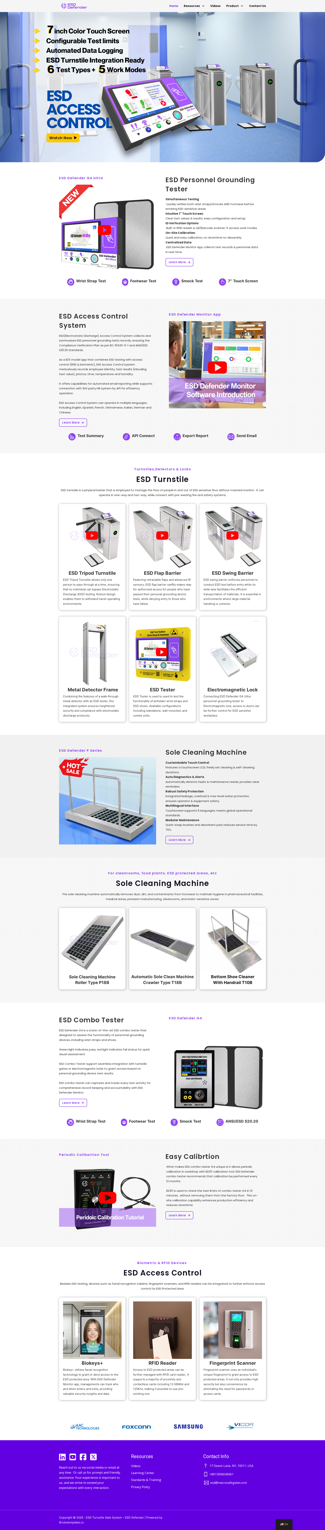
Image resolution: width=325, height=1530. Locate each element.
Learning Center (142, 1473)
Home (173, 6)
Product (232, 6)
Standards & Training (146, 1480)
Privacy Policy (140, 1487)
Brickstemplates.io (71, 1522)
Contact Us (257, 6)
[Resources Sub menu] (203, 6)
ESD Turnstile (162, 479)
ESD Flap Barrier (162, 573)
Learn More (177, 262)
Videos (215, 6)
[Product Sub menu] (242, 6)
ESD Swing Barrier (233, 573)
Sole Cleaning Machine (206, 752)
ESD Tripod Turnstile (92, 573)
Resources (192, 6)
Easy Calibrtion (193, 1156)
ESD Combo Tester (91, 1020)
